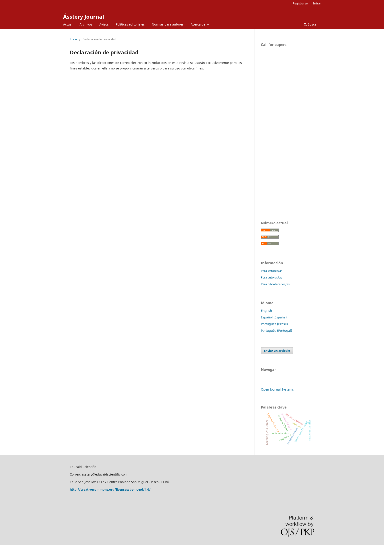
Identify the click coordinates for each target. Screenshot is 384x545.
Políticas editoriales (130, 24)
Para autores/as (271, 277)
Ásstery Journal (83, 16)
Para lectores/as (271, 271)
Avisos (104, 24)
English (266, 310)
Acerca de (198, 24)
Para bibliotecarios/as (275, 284)
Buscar (312, 24)
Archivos (86, 24)
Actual (67, 24)
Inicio (73, 39)
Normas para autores (168, 24)
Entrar (317, 3)
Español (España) (274, 317)
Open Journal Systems (277, 389)
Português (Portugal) (276, 330)
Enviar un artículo (277, 351)
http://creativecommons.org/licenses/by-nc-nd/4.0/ (110, 489)
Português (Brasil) (274, 324)
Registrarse (300, 3)
